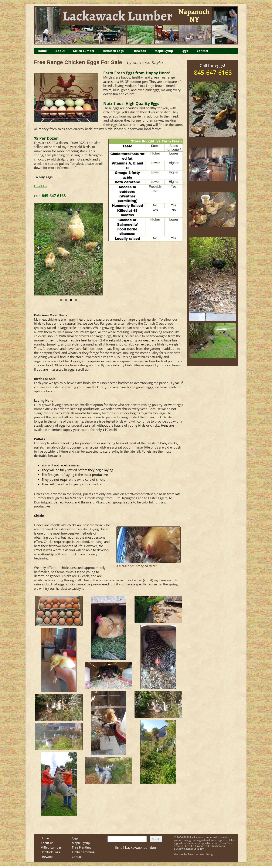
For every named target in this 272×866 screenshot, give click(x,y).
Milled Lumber (83, 51)
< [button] (39, 248)
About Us (47, 843)
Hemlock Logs (113, 51)
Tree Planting (81, 847)
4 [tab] (76, 300)
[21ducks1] (158, 704)
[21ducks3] (158, 752)
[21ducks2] (59, 707)
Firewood (139, 51)
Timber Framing (83, 852)
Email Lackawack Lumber (136, 847)
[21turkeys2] (59, 784)
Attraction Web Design (201, 854)
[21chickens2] (158, 609)
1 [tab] (61, 300)
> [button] (98, 248)
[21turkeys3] (108, 770)
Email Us (40, 186)
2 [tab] (66, 300)
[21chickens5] (108, 675)
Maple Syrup (164, 51)
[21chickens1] (108, 628)
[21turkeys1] (59, 736)
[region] (68, 249)
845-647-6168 (54, 195)
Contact (202, 51)
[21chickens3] (158, 657)
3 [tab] (71, 300)
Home (42, 51)
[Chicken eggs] (59, 611)
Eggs (184, 51)
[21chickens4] (59, 660)
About (60, 51)
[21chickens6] (108, 723)
